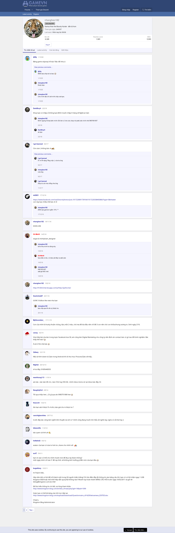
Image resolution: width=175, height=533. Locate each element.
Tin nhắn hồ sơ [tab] (29, 50)
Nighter (36, 365)
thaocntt (36, 403)
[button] (32, 10)
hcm (74, 26)
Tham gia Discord (42, 10)
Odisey (35, 352)
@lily (35, 57)
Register (36, 14)
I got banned (38, 144)
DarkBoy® (37, 108)
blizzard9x (37, 428)
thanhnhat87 (38, 296)
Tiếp (30, 510)
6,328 (47, 39)
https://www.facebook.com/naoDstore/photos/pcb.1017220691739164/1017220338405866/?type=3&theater (74, 200)
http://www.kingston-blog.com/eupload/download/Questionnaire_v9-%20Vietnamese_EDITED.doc (70, 495)
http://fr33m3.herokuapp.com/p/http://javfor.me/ (52, 288)
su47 (35, 453)
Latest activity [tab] (42, 50)
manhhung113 (38, 377)
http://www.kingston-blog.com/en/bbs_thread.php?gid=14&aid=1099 (59, 488)
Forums (27, 10)
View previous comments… (43, 67)
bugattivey (37, 468)
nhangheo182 (42, 83)
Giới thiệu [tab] (64, 50)
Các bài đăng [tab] (54, 50)
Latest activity (27, 14)
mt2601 (36, 195)
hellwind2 (36, 440)
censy (35, 333)
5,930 (149, 39)
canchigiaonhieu (39, 415)
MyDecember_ (38, 320)
